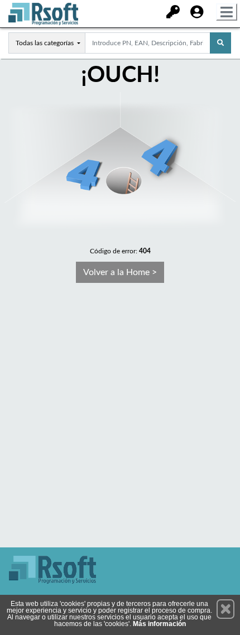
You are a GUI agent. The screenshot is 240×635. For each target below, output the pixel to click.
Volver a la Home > (120, 272)
